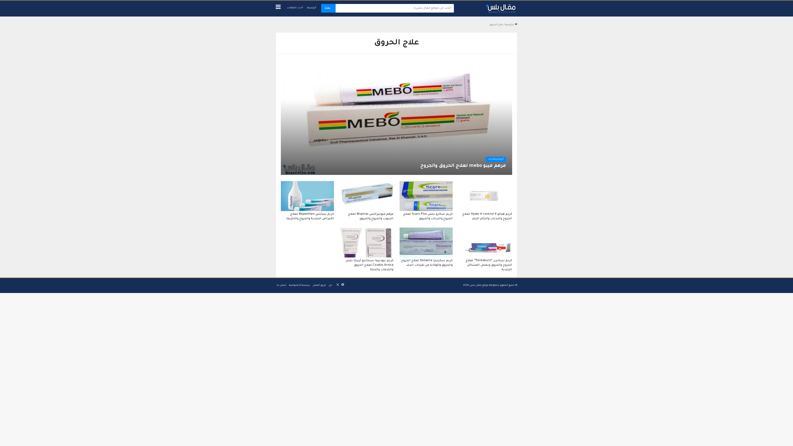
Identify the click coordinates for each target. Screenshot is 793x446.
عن (330, 285)
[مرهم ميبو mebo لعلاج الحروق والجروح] (396, 117)
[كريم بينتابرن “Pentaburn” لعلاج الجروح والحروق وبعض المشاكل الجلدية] (485, 242)
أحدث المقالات (295, 8)
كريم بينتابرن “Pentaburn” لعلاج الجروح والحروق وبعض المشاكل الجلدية (489, 265)
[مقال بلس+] (500, 8)
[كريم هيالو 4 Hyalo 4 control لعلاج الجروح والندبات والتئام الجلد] (485, 196)
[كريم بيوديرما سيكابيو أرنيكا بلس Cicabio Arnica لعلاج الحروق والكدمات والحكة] (366, 242)
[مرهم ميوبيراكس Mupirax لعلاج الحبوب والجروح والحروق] (366, 196)
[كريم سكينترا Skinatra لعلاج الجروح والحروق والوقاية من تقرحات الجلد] (426, 242)
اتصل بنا (281, 285)
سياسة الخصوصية (299, 285)
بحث (327, 8)
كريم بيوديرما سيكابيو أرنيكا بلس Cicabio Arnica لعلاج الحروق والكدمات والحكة (369, 265)
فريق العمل (319, 285)
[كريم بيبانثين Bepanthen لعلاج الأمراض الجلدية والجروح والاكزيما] (307, 196)
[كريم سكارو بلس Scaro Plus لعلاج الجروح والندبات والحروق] (426, 196)
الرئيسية (311, 8)
